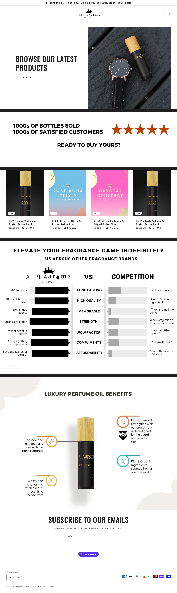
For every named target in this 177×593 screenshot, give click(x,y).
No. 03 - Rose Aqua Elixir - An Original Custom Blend (66, 222)
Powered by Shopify (46, 586)
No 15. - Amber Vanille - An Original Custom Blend (22, 222)
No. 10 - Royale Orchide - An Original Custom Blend (150, 222)
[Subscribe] (109, 536)
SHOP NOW (25, 77)
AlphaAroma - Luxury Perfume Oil (25, 586)
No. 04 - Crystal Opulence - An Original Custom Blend (109, 222)
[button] (5, 14)
